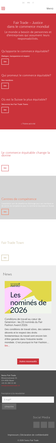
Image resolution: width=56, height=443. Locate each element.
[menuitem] (23, 2)
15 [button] (14, 348)
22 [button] (41, 348)
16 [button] (18, 348)
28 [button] (18, 352)
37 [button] (16, 356)
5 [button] (22, 345)
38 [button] (20, 356)
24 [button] (49, 348)
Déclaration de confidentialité (34, 435)
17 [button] (22, 348)
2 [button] (10, 345)
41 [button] (32, 356)
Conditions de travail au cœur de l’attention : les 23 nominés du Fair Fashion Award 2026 (23, 322)
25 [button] (6, 352)
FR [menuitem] (28, 3)
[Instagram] (51, 425)
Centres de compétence (19, 199)
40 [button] (28, 356)
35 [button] (45, 352)
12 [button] (49, 345)
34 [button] (41, 352)
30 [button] (26, 352)
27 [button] (14, 352)
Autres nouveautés (28, 361)
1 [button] (6, 345)
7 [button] (30, 345)
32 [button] (34, 352)
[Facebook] (44, 425)
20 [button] (34, 348)
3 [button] (14, 345)
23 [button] (45, 348)
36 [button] (49, 352)
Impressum (13, 435)
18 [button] (26, 348)
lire (5, 61)
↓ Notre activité (28, 123)
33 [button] (37, 352)
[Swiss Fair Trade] (3, 8)
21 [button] (37, 348)
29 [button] (22, 352)
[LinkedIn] (36, 425)
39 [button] (24, 356)
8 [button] (34, 345)
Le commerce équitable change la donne (25, 153)
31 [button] (30, 352)
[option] (28, 314)
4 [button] (18, 345)
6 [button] (26, 345)
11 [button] (45, 345)
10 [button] (41, 345)
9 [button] (37, 345)
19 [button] (30, 348)
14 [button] (10, 348)
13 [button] (6, 348)
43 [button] (39, 356)
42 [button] (36, 356)
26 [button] (10, 352)
